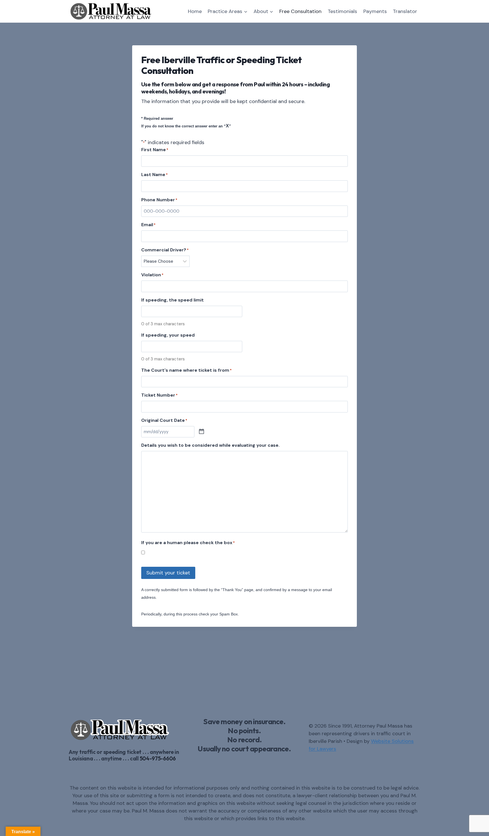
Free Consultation (300, 11)
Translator (405, 11)
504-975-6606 (158, 758)
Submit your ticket (168, 572)
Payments (375, 11)
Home (195, 11)
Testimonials (342, 11)
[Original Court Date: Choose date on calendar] (201, 431)
